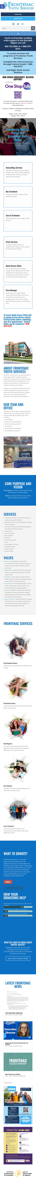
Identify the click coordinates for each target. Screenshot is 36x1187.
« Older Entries (8, 1082)
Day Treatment (8, 786)
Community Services (9, 703)
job (14, 1015)
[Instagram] (23, 24)
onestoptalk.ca (23, 103)
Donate (7, 882)
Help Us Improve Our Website (12, 1074)
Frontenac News (17, 1046)
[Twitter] (18, 24)
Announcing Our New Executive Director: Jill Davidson (16, 1043)
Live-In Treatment (9, 826)
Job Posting (19, 1015)
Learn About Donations (13, 888)
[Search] (33, 28)
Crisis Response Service (10, 663)
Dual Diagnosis (8, 743)
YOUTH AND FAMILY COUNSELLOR (14, 1013)
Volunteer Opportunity (19, 1076)
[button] (2, 6)
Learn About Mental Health (18, 958)
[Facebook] (13, 24)
